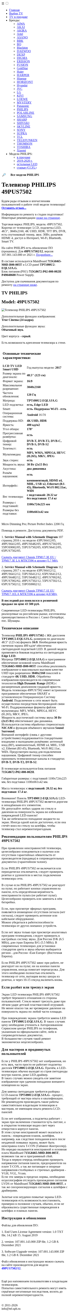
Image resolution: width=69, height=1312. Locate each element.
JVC (19, 88)
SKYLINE (23, 126)
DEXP (21, 54)
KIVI (20, 95)
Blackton (22, 47)
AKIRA (22, 30)
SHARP (22, 119)
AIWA (21, 23)
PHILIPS (22, 109)
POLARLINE (25, 112)
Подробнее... (44, 254)
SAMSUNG (24, 116)
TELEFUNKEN (27, 140)
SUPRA (22, 133)
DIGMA (22, 58)
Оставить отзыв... (14, 208)
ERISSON (23, 61)
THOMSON (24, 143)
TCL (20, 136)
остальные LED (27, 164)
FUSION (22, 64)
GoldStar (22, 68)
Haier (20, 71)
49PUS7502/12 (11, 1268)
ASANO (22, 37)
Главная (14, 10)
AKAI (21, 27)
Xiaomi (21, 150)
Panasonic (23, 106)
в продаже (23, 157)
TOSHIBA (23, 147)
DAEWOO (24, 51)
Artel (20, 34)
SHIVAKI (23, 123)
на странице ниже (25, 284)
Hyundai (22, 85)
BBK (20, 40)
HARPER (23, 75)
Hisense (21, 78)
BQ (19, 44)
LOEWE (22, 99)
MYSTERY (24, 102)
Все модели (25, 174)
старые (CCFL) (26, 167)
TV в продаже (18, 16)
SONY (21, 130)
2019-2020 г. (25, 160)
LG (19, 92)
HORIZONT (25, 82)
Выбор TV (16, 13)
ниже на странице (48, 217)
